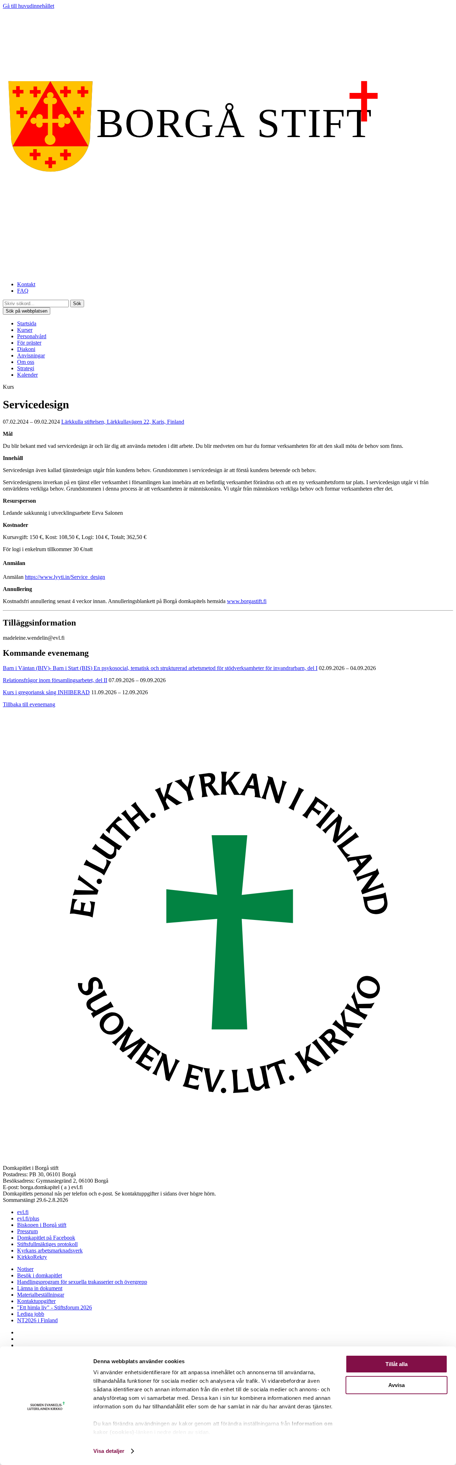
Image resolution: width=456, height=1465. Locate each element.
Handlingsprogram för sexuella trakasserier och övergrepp (82, 1282)
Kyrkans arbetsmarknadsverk (50, 1250)
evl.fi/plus (28, 1218)
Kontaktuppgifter (36, 1301)
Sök (77, 303)
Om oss (25, 362)
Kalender (27, 375)
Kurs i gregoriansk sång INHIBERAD (46, 692)
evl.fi (22, 1212)
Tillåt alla (396, 1364)
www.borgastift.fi (246, 601)
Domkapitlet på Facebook (46, 1238)
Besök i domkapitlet (39, 1275)
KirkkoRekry (32, 1257)
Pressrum (27, 1231)
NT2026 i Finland (37, 1320)
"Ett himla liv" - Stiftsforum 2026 (54, 1307)
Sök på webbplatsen (26, 311)
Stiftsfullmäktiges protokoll (47, 1244)
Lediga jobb (30, 1314)
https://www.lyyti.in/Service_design (65, 577)
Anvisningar (31, 355)
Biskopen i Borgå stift (41, 1225)
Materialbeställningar (40, 1295)
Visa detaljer (108, 1451)
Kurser (24, 330)
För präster (29, 343)
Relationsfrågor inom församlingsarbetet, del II (55, 680)
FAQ (22, 291)
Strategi (25, 368)
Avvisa (396, 1385)
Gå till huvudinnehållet (28, 6)
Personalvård (31, 336)
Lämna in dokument (39, 1288)
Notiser (25, 1269)
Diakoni (26, 349)
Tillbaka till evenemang (29, 704)
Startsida (26, 323)
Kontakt (26, 284)
